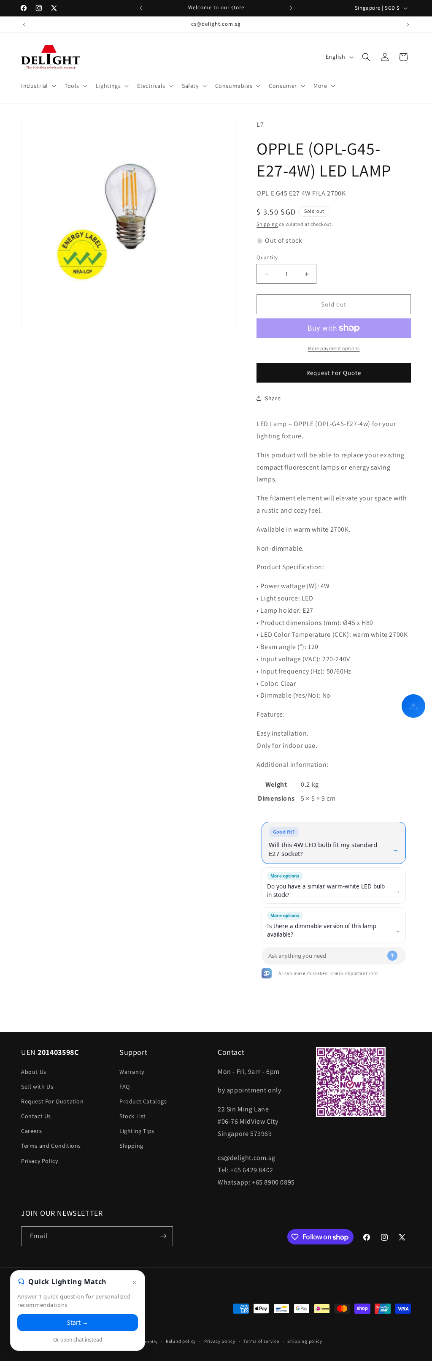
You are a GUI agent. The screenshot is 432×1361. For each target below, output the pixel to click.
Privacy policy (219, 1341)
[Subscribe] (163, 1236)
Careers (31, 1131)
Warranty (131, 1072)
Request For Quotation (52, 1101)
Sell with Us (37, 1086)
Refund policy (181, 1341)
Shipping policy (304, 1341)
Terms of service (261, 1341)
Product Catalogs (143, 1101)
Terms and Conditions (51, 1145)
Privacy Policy (39, 1161)
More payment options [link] (334, 348)
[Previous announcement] (141, 8)
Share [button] (273, 398)
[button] (37, 86)
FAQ (124, 1086)
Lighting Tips (136, 1131)
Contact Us (36, 1116)
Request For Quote (333, 373)
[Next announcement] (291, 8)
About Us (33, 1072)
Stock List (132, 1116)
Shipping (267, 224)
